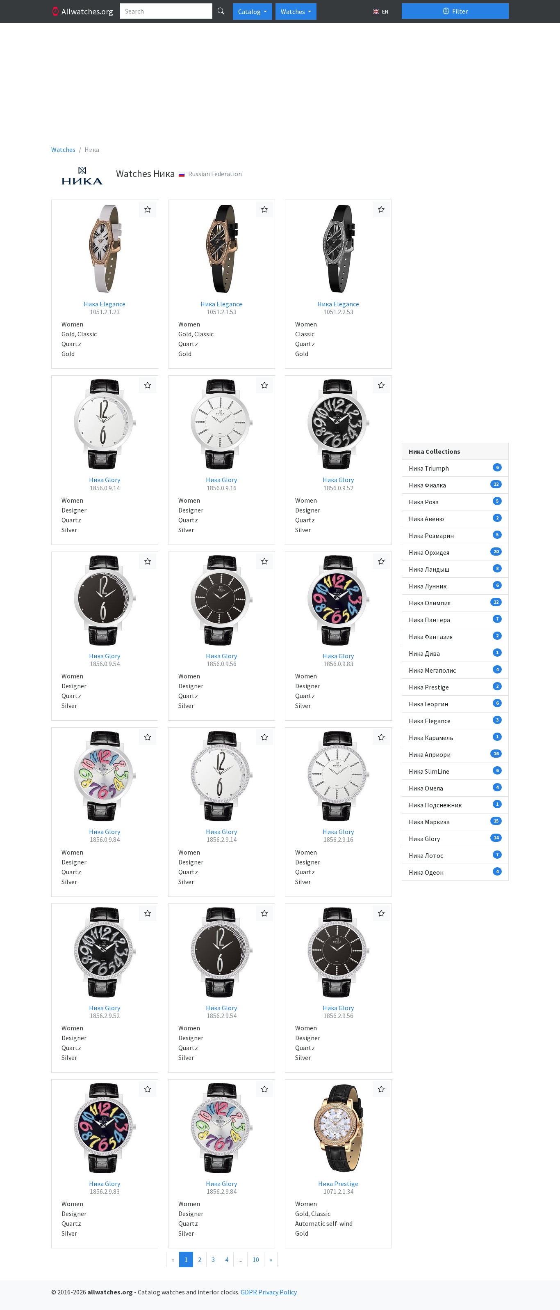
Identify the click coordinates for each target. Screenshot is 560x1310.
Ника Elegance (104, 308)
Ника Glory (104, 484)
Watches (293, 11)
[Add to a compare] (147, 209)
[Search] (221, 11)
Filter (459, 11)
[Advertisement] (280, 87)
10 (256, 1259)
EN (384, 11)
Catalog (250, 11)
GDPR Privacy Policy (269, 1292)
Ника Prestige (338, 1187)
